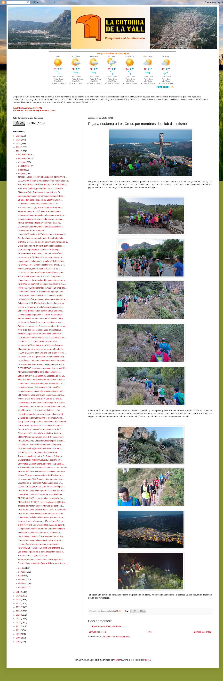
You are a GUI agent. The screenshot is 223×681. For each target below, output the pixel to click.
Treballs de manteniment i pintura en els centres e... (41, 506)
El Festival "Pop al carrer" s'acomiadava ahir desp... (40, 311)
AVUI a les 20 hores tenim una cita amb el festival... (40, 330)
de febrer (22, 583)
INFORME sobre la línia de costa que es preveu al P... (41, 265)
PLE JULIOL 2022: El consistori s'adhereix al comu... (41, 513)
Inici (150, 632)
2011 (18, 630)
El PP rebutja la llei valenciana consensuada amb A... (41, 395)
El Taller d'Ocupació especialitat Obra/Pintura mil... (40, 200)
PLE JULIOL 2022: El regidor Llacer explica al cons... (41, 441)
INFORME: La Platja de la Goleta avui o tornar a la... (41, 548)
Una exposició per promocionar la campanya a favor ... (42, 215)
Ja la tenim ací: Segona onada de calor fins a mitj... (40, 448)
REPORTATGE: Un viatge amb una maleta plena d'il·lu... (43, 368)
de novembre (24, 158)
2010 (18, 634)
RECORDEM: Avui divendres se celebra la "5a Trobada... (43, 467)
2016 (18, 611)
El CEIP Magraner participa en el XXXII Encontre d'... (41, 437)
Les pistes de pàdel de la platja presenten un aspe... (41, 552)
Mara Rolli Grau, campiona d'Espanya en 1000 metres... (42, 184)
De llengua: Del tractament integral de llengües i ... (40, 445)
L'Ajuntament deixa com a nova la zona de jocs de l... (41, 383)
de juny (21, 568)
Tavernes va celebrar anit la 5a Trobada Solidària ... (41, 456)
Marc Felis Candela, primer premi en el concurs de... (41, 188)
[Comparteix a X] (138, 611)
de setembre (24, 166)
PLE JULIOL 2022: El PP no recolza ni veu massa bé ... (42, 471)
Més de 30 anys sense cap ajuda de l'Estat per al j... (41, 475)
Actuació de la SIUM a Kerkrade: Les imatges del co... (41, 303)
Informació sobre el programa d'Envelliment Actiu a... (41, 521)
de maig (22, 572)
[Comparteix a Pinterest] (144, 611)
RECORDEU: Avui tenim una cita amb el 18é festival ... (42, 353)
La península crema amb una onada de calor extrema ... (42, 360)
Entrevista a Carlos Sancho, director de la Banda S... (41, 464)
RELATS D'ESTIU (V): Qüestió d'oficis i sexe (37, 341)
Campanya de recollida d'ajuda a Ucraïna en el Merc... (42, 529)
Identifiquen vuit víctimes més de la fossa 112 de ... (40, 410)
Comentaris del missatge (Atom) (116, 637)
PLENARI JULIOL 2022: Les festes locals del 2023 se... (42, 502)
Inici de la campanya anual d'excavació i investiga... (41, 307)
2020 (18, 596)
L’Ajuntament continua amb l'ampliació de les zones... (41, 261)
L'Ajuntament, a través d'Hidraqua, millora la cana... (40, 494)
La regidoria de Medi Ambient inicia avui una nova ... (41, 479)
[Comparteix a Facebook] (141, 611)
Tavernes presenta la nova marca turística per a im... (41, 559)
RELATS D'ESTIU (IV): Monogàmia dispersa (37, 452)
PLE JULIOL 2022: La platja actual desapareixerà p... (41, 498)
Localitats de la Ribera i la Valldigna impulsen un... (40, 483)
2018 (18, 603)
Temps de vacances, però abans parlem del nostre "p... (42, 177)
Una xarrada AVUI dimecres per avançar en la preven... (42, 403)
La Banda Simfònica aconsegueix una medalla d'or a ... (42, 299)
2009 (18, 638)
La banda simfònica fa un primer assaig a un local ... (41, 322)
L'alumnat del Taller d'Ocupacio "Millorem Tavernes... (41, 345)
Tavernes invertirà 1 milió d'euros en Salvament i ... (40, 211)
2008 (18, 642)
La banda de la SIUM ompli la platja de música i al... (41, 257)
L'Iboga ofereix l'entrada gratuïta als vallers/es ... (39, 544)
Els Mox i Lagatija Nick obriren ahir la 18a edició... (40, 334)
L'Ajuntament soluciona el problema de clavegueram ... (42, 280)
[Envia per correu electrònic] (132, 611)
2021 (18, 592)
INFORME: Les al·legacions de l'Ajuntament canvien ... (42, 357)
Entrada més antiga (202, 632)
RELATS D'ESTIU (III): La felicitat (32, 555)
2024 (18, 143)
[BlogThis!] (135, 611)
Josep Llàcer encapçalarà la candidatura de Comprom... (43, 422)
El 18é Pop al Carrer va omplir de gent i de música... (41, 253)
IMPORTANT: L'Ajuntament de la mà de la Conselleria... (42, 288)
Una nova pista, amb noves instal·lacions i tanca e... (41, 219)
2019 (18, 599)
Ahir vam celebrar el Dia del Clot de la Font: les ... (40, 372)
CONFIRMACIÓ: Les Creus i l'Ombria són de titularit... (41, 525)
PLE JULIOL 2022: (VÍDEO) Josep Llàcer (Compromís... (42, 510)
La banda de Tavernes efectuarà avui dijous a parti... (41, 272)
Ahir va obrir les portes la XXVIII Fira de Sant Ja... (39, 223)
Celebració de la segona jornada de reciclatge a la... (41, 238)
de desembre (24, 154)
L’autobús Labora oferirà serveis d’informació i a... (40, 387)
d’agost (21, 170)
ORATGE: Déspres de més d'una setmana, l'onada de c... (43, 242)
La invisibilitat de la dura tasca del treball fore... (38, 204)
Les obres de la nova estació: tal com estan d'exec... (41, 295)
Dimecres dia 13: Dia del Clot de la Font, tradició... (40, 433)
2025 (18, 140)
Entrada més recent (97, 632)
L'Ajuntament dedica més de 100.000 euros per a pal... (42, 406)
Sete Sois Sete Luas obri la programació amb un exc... (42, 380)
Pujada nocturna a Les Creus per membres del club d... (42, 326)
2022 (18, 151)
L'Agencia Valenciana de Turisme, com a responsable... (42, 234)
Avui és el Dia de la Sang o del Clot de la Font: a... (40, 399)
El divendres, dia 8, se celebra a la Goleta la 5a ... (40, 533)
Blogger (146, 660)
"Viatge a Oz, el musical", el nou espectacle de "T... (40, 429)
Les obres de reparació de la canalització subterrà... (41, 425)
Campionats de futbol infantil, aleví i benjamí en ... (40, 460)
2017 (18, 607)
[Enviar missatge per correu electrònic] (127, 611)
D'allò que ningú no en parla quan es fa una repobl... (41, 246)
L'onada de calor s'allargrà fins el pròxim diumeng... (41, 418)
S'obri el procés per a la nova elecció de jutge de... (40, 540)
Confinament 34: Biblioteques (31, 230)
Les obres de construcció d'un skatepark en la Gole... (41, 536)
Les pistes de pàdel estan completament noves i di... (41, 414)
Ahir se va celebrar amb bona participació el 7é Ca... (41, 318)
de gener (22, 587)
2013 (18, 622)
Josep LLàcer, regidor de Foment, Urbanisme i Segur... (42, 563)
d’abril (21, 576)
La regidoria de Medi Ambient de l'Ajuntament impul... (41, 364)
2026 (18, 136)
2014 (18, 619)
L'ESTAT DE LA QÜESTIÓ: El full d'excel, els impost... (41, 487)
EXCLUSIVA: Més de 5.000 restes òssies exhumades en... (43, 181)
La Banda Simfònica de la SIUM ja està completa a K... (42, 337)
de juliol (22, 173)
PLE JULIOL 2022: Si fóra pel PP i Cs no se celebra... (41, 491)
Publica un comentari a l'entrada (106, 626)
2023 (18, 147)
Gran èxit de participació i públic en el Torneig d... (40, 250)
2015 (18, 615)
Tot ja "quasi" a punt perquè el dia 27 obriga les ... (40, 276)
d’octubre (22, 162)
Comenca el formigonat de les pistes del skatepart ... (41, 315)
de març (22, 579)
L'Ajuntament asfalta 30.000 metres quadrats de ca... (41, 517)
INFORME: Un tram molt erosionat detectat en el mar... (42, 284)
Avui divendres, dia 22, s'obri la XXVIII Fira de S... (39, 269)
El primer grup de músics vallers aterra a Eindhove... (41, 349)
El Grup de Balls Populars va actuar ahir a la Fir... (39, 192)
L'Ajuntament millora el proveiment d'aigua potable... (41, 292)
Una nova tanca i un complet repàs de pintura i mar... (41, 391)
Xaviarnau (118, 660)
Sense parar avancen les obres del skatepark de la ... (41, 196)
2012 (18, 626)
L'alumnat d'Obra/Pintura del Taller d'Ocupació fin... (40, 227)
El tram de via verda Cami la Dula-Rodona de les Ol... (41, 376)
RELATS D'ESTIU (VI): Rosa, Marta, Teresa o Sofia (40, 208)
